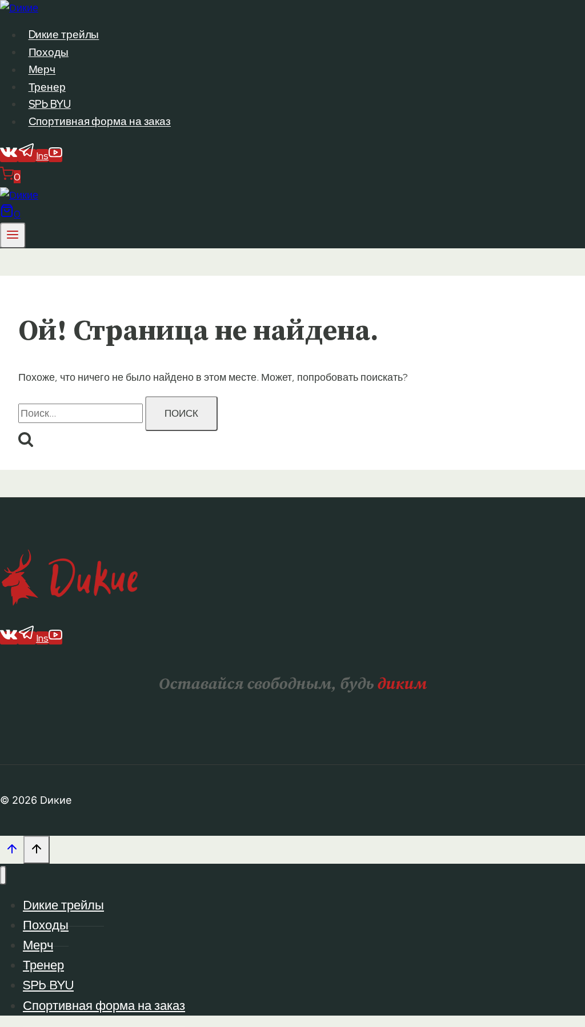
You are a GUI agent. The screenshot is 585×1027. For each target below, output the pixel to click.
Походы (49, 52)
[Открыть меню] (13, 235)
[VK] (9, 155)
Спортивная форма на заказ (100, 122)
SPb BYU (50, 104)
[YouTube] (55, 155)
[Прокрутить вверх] (11, 851)
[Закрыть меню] (3, 875)
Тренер (47, 87)
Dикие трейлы (64, 35)
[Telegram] (27, 155)
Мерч (42, 70)
